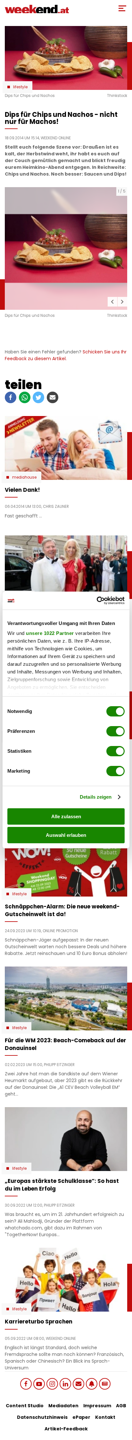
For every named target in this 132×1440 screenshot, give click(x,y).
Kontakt (105, 1417)
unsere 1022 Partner (50, 633)
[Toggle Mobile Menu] (122, 8)
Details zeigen (95, 797)
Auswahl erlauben (66, 835)
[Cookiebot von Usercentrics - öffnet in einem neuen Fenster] (97, 600)
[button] (112, 302)
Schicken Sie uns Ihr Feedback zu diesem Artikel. (66, 355)
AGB (121, 1405)
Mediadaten (63, 1405)
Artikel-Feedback (66, 1429)
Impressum (97, 1405)
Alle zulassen (66, 816)
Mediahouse (24, 477)
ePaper (81, 1417)
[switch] (115, 731)
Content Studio (25, 1405)
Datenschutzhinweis (42, 1417)
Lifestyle (20, 87)
